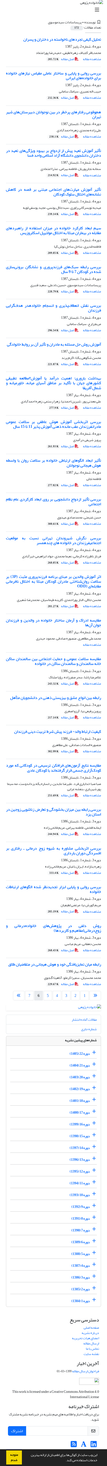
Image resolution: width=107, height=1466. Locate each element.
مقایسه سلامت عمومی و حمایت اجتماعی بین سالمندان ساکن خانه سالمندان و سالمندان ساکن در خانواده (53, 661)
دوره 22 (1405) (80, 1053)
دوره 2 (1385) (80, 1289)
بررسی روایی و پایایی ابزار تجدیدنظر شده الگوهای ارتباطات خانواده (53, 889)
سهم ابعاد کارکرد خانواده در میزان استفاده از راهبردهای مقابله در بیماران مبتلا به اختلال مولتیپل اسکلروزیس (53, 230)
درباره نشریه (90, 1332)
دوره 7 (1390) (80, 1230)
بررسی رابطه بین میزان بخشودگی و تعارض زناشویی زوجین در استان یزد (53, 812)
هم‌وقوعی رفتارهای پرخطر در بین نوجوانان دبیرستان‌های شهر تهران (53, 114)
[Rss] (73, 1445)
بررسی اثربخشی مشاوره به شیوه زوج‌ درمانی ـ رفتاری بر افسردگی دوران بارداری (53, 851)
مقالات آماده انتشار (84, 1019)
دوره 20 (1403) (80, 1077)
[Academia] (84, 1445)
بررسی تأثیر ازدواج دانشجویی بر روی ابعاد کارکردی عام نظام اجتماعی (53, 501)
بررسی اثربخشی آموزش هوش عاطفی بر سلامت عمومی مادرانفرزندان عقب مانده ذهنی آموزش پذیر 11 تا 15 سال (53, 424)
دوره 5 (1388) (80, 1253)
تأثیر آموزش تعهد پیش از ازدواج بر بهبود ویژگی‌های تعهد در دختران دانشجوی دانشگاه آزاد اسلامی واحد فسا (53, 153)
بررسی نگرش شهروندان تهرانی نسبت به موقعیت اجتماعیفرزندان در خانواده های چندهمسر (53, 540)
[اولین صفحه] (95, 995)
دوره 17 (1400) (80, 1112)
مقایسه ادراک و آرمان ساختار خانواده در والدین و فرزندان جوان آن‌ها (53, 622)
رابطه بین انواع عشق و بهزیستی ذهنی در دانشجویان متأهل (55, 697)
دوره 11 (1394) (80, 1183)
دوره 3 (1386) (80, 1277)
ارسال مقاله (91, 1343)
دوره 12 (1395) (80, 1171)
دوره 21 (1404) (80, 1065)
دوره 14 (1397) (80, 1147)
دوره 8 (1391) (80, 1218)
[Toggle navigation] (55, 10)
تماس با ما (92, 1348)
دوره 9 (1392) (80, 1206)
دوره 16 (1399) (80, 1124)
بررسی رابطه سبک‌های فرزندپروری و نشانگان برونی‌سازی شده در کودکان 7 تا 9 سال (53, 269)
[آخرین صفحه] (18, 995)
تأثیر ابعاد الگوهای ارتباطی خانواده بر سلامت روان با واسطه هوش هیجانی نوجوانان (53, 463)
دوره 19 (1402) (80, 1089)
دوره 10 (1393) (80, 1195)
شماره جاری (89, 1029)
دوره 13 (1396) (80, 1159)
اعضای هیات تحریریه (85, 1338)
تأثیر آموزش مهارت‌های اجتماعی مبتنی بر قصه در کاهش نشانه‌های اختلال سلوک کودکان (53, 192)
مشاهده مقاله (92, 59)
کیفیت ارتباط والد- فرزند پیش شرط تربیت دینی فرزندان (57, 731)
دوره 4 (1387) (80, 1265)
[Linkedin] (93, 1445)
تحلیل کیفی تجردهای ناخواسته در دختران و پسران (62, 39)
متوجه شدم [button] (14, 1457)
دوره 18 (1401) (80, 1100)
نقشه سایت (91, 1353)
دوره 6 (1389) (80, 1242)
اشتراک (17, 1431)
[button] (64, 1460)
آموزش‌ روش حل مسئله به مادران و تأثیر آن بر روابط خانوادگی (54, 344)
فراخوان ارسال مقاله (85, 1371)
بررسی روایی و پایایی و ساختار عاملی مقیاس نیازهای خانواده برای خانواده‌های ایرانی (53, 75)
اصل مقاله (61, 59)
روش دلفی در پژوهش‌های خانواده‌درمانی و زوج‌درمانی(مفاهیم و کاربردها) (53, 928)
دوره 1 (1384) (80, 1301)
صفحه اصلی (91, 1327)
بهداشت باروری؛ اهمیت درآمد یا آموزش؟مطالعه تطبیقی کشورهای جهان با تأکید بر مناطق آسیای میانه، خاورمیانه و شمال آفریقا (53, 382)
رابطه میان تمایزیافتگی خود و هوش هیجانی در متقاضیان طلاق (54, 964)
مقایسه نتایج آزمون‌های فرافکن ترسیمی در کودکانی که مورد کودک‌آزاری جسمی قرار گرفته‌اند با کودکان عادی (53, 768)
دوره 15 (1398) (80, 1136)
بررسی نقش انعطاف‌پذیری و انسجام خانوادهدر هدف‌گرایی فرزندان (53, 308)
